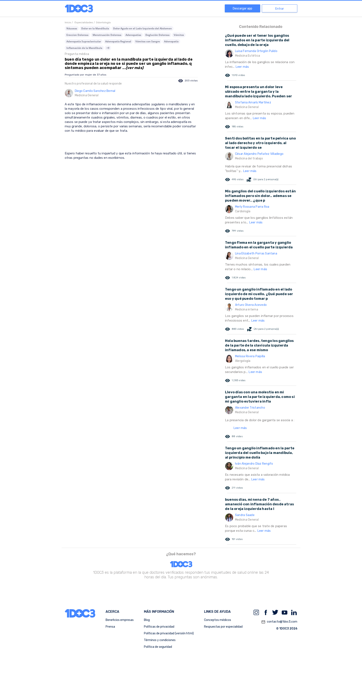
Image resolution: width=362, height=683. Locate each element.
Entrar (279, 8)
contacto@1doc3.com (279, 622)
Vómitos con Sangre (147, 41)
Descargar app (242, 8)
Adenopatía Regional (118, 41)
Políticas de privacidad (159, 626)
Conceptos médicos (217, 620)
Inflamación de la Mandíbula (84, 48)
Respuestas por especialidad (223, 626)
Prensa (110, 626)
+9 (107, 48)
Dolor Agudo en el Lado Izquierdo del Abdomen (142, 28)
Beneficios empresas (120, 620)
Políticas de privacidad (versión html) (169, 633)
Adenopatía (171, 41)
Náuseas (71, 28)
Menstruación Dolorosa (107, 35)
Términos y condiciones (160, 640)
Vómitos (179, 35)
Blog (147, 620)
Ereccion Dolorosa (77, 35)
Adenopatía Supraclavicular (83, 41)
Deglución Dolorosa (157, 35)
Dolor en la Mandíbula (95, 28)
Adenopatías (133, 35)
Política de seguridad (158, 647)
